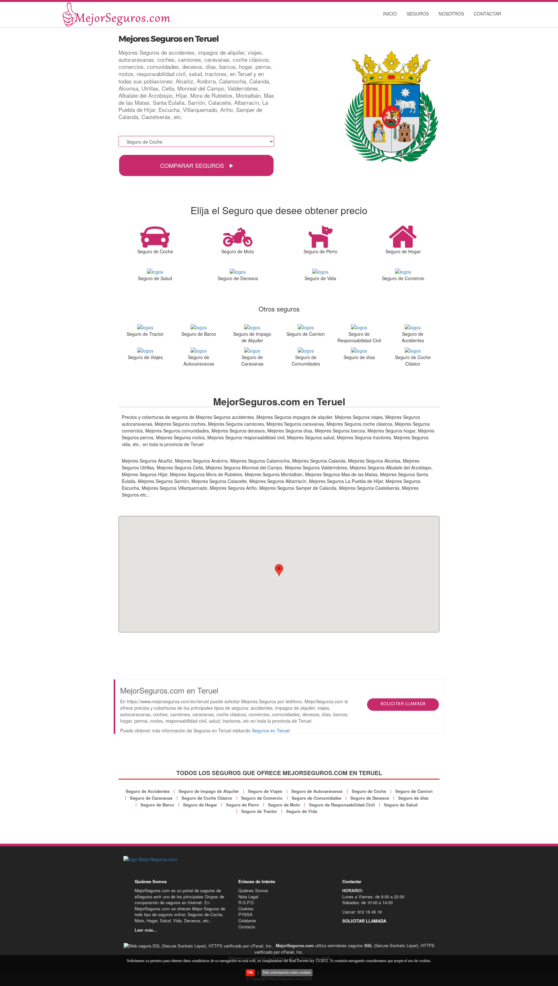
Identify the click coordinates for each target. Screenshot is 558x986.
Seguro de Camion (414, 791)
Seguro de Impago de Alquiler (209, 791)
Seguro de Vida (301, 811)
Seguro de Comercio (262, 798)
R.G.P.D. (246, 902)
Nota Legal (248, 896)
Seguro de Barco (157, 805)
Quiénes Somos (253, 890)
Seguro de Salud (401, 805)
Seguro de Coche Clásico (206, 798)
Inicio (390, 13)
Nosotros (451, 13)
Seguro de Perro (242, 805)
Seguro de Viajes (265, 791)
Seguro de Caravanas (151, 798)
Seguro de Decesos (369, 798)
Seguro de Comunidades (316, 798)
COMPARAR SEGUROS (193, 165)
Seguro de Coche (369, 791)
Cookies (245, 908)
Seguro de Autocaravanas (317, 791)
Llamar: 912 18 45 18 (362, 912)
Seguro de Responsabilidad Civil (342, 805)
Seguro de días (413, 798)
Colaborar (247, 920)
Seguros (418, 13)
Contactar (487, 13)
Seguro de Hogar (200, 805)
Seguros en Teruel (271, 730)
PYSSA (245, 914)
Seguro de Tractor (259, 811)
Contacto (246, 927)
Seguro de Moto (284, 805)
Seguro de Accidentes (148, 791)
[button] (279, 570)
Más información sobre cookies (287, 972)
